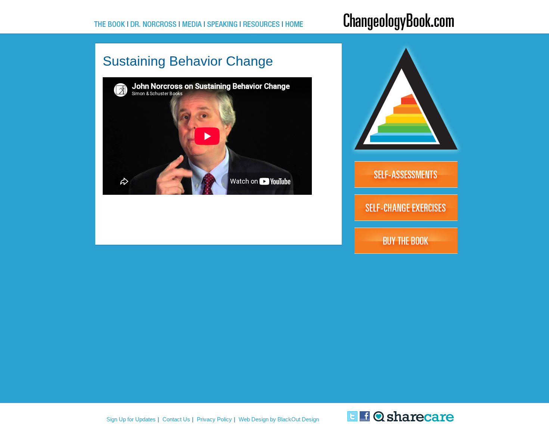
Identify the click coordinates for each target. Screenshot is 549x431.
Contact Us (176, 419)
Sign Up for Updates (131, 419)
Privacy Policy (214, 419)
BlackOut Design (298, 419)
